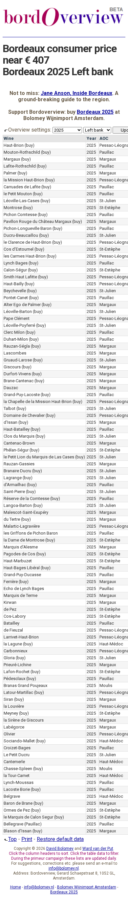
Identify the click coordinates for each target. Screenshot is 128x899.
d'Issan (10, 422)
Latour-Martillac (18, 692)
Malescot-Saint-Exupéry (26, 512)
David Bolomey (60, 848)
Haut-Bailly (14, 283)
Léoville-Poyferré (19, 325)
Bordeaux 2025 (95, 112)
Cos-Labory (15, 616)
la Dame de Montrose (24, 540)
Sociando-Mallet (19, 740)
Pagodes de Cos (19, 553)
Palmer (10, 172)
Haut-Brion (14, 145)
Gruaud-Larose (18, 359)
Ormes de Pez (17, 810)
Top (12, 839)
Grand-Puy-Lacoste (22, 394)
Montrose (13, 207)
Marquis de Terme (20, 595)
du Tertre (12, 519)
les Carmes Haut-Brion (25, 256)
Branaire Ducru (17, 470)
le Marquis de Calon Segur (28, 817)
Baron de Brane (18, 803)
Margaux (12, 159)
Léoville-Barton (18, 311)
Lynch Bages (16, 263)
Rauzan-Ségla (17, 346)
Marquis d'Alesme (21, 546)
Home (15, 887)
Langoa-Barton (18, 505)
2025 (91, 145)
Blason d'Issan (18, 830)
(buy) (29, 145)
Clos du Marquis (19, 436)
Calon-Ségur (15, 269)
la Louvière (14, 706)
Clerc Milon (14, 332)
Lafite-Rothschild (20, 166)
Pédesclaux (14, 678)
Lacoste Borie (17, 789)
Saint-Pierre (14, 491)
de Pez (10, 609)
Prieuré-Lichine (17, 664)
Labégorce (14, 727)
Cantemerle (14, 761)
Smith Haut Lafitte (20, 276)
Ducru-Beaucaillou (21, 235)
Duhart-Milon (16, 339)
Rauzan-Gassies (19, 463)
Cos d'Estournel (18, 249)
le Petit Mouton (18, 193)
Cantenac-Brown (19, 443)
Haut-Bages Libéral (22, 567)
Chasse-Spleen (18, 768)
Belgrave (12, 796)
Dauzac (11, 387)
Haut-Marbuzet (18, 560)
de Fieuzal (13, 630)
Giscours (12, 366)
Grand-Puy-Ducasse (22, 574)
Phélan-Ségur (16, 450)
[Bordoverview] (63, 25)
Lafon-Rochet (17, 671)
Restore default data (60, 839)
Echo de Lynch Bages (24, 588)
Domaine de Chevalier (24, 415)
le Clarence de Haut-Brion (27, 242)
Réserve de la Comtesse (26, 498)
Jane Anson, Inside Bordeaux (76, 93)
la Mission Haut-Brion (24, 179)
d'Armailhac (15, 484)
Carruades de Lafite (22, 186)
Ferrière (11, 581)
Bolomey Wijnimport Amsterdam (86, 887)
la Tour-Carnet (17, 775)
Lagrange (13, 477)
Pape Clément (17, 318)
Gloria (9, 657)
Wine (9, 138)
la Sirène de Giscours (24, 720)
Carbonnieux (15, 650)
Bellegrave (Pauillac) (23, 823)
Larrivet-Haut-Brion (21, 637)
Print (26, 839)
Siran (8, 699)
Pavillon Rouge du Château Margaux (37, 221)
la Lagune (13, 643)
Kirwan (10, 602)
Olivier (9, 733)
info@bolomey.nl (64, 868)
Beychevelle (15, 290)
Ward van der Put (97, 848)
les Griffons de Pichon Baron (31, 533)
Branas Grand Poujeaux (25, 685)
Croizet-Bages (17, 747)
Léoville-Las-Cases (21, 200)
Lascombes (15, 353)
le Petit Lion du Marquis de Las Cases (39, 456)
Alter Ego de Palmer (22, 304)
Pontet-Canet (16, 297)
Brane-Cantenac (18, 380)
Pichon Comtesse (20, 214)
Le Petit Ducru (17, 754)
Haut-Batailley (17, 429)
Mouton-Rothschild (22, 152)
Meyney (11, 713)
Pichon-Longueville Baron (28, 228)
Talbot (9, 408)
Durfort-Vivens (17, 373)
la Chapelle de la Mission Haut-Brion (38, 401)
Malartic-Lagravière (22, 526)
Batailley (11, 623)
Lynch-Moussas (18, 782)
